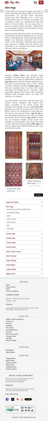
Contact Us (9, 321)
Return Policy (10, 360)
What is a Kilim (11, 219)
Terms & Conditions (12, 291)
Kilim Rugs (10, 229)
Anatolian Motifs (11, 367)
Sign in (8, 389)
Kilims (9, 216)
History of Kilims (11, 363)
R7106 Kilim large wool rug (13, 163)
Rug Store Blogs (11, 340)
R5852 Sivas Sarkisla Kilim (13, 131)
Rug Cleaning (10, 352)
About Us (9, 323)
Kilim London (11, 222)
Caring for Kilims (11, 369)
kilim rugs (13, 92)
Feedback (9, 325)
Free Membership (11, 330)
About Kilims (10, 365)
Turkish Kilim (38, 26)
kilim (8, 225)
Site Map (9, 338)
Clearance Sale (11, 336)
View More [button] (38, 195)
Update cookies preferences (15, 319)
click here (8, 382)
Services (9, 332)
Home (8, 285)
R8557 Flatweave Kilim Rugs (33, 163)
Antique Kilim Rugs (13, 213)
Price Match (10, 328)
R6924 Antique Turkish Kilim (33, 132)
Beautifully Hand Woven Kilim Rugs (18, 209)
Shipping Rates (11, 358)
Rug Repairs (10, 350)
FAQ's (8, 289)
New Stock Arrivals (12, 334)
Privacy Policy (10, 287)
